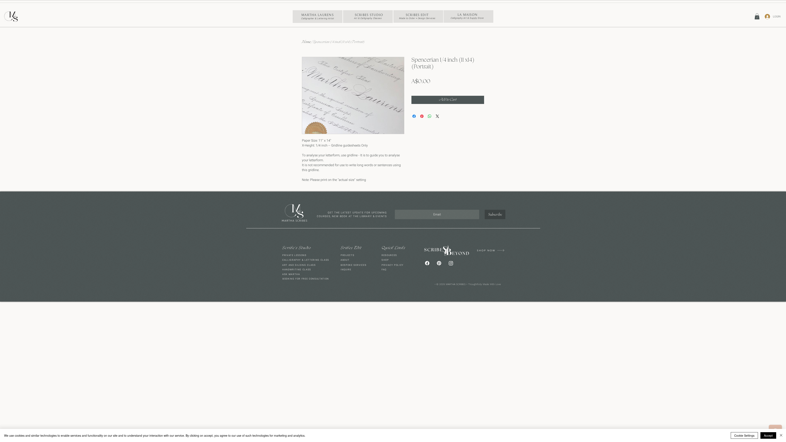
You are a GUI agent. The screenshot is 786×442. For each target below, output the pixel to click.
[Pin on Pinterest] (421, 116)
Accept (768, 435)
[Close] (781, 435)
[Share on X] (437, 116)
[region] (317, 16)
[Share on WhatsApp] (429, 116)
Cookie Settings (744, 435)
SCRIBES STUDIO (369, 15)
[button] (757, 16)
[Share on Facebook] (414, 116)
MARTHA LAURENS (317, 15)
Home (306, 42)
